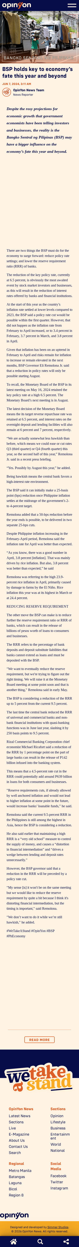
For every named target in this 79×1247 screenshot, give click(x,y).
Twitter (56, 1182)
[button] (72, 5)
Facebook (58, 1176)
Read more (39, 1040)
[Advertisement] (39, 203)
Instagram (59, 1188)
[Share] (66, 1242)
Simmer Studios (57, 1227)
